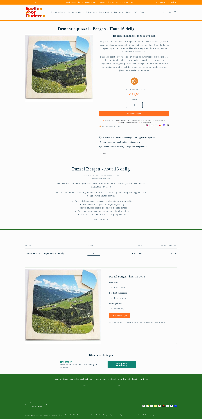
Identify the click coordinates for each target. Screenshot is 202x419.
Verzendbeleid (96, 415)
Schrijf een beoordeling (122, 364)
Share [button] (104, 153)
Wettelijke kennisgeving (146, 415)
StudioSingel (58, 415)
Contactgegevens (82, 415)
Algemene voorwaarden (128, 415)
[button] (57, 12)
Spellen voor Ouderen (38, 415)
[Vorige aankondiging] (35, 2)
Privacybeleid (70, 415)
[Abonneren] (119, 385)
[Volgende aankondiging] (156, 2)
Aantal (134, 100)
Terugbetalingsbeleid (110, 415)
